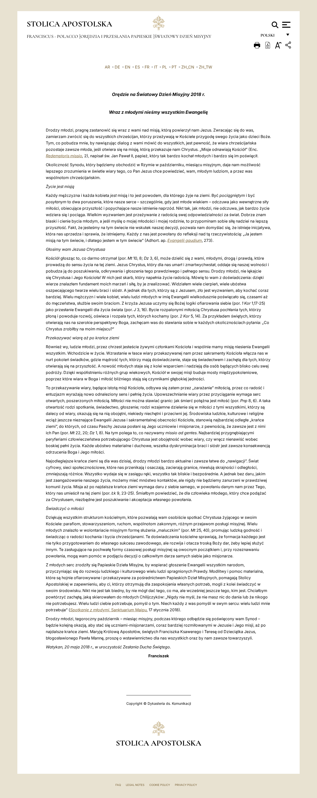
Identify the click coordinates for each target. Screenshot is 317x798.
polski (271, 36)
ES (137, 67)
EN (127, 67)
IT (156, 67)
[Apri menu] (286, 25)
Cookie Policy (159, 785)
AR (107, 67)
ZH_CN (187, 67)
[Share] (288, 46)
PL (164, 67)
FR (147, 67)
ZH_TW (205, 67)
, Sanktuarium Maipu (108, 609)
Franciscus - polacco (53, 36)
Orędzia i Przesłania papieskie (116, 36)
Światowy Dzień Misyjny (183, 36)
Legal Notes (135, 785)
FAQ (118, 785)
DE (117, 67)
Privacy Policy (186, 785)
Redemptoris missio (64, 155)
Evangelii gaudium (184, 240)
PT (174, 67)
